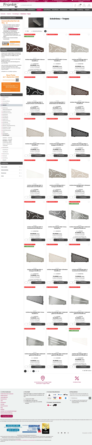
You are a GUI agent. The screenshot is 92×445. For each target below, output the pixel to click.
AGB (2, 400)
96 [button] (38, 371)
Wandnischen (5, 147)
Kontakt (2, 404)
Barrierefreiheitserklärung (6, 413)
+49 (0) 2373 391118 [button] (29, 399)
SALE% (13, 9)
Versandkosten (4, 397)
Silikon (4, 132)
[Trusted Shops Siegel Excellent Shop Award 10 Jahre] (46, 428)
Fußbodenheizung (6, 120)
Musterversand (4, 406)
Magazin (87, 9)
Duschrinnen (5, 114)
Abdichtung (5, 108)
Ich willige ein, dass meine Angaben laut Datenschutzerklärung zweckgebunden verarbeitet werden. (79, 401)
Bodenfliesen (47, 9)
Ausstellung (80, 9)
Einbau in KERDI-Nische (7, 144)
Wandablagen (6, 135)
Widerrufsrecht (4, 395)
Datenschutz (4, 399)
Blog (2, 407)
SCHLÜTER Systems (7, 130)
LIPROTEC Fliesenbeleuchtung (9, 125)
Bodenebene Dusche (7, 112)
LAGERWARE (5, 145)
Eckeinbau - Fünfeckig (7, 139)
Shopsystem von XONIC (87, 433)
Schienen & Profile (6, 128)
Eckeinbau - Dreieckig (7, 137)
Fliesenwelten (5, 9)
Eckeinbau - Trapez (7, 140)
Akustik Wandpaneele (7, 109)
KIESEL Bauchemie (6, 124)
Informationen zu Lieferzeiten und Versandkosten (25, 440)
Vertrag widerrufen (7, 416)
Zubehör (39, 9)
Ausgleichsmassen (6, 111)
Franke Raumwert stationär (7, 393)
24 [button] (33, 371)
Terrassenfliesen (21, 9)
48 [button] (35, 371)
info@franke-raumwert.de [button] (31, 400)
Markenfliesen (31, 9)
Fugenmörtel (5, 119)
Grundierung (5, 122)
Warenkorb (39, 72)
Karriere (2, 409)
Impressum (3, 402)
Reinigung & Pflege (7, 127)
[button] (45, 31)
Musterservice (63, 9)
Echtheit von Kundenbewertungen (9, 411)
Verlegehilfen (5, 133)
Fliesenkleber (5, 117)
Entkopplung (5, 116)
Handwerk (72, 9)
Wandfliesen (55, 9)
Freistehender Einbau (7, 142)
